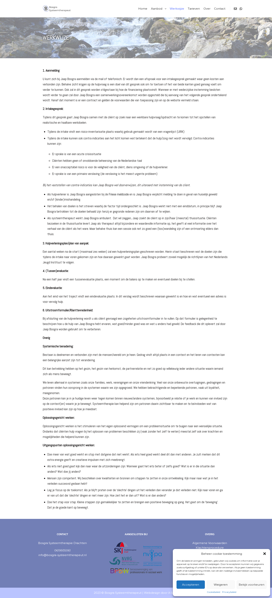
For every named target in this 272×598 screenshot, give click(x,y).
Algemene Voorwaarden (209, 543)
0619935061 (62, 550)
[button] (264, 553)
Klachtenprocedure (210, 547)
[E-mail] (235, 8)
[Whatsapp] (241, 8)
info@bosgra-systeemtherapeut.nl (62, 555)
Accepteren (190, 584)
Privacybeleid (229, 592)
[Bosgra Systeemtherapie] (52, 8)
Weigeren (221, 584)
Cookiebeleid (213, 592)
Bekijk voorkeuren (251, 584)
